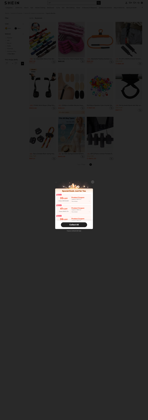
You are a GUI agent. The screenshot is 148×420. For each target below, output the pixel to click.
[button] (92, 181)
